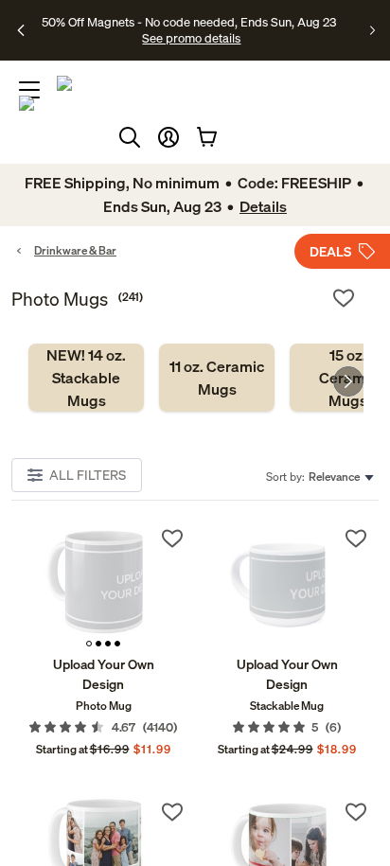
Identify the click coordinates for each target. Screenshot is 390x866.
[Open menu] (29, 89)
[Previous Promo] (21, 30)
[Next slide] (348, 381)
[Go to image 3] (108, 643)
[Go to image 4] (117, 643)
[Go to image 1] (89, 643)
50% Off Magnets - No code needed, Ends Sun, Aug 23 (189, 21)
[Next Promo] (372, 30)
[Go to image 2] (98, 643)
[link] (86, 378)
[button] (168, 137)
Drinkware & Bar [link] (75, 250)
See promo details (191, 37)
